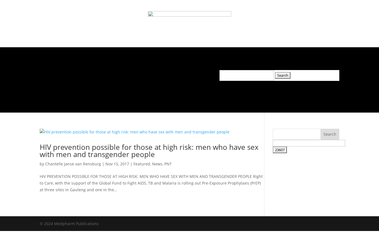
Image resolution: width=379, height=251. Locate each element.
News (101, 73)
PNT (168, 163)
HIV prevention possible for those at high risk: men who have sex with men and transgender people (149, 150)
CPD (147, 73)
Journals (73, 73)
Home (50, 73)
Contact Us (171, 73)
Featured (141, 163)
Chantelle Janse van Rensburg (73, 163)
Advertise (125, 73)
